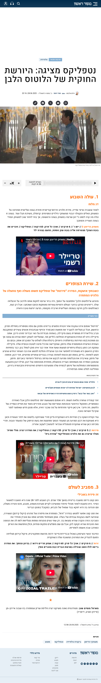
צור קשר (37, 657)
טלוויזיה (44, 59)
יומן (75, 663)
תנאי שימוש (17, 663)
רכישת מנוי (36, 663)
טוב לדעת (54, 670)
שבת (56, 663)
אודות (38, 660)
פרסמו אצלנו (16, 657)
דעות (75, 660)
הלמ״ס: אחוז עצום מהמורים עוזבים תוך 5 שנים (75, 382)
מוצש (56, 660)
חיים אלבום (71, 93)
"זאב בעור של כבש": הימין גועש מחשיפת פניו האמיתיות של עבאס (66, 393)
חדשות (74, 657)
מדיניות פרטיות (16, 660)
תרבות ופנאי (55, 59)
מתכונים (55, 668)
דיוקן (56, 657)
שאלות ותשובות (15, 665)
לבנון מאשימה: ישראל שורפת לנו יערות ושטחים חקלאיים (70, 387)
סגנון (56, 665)
